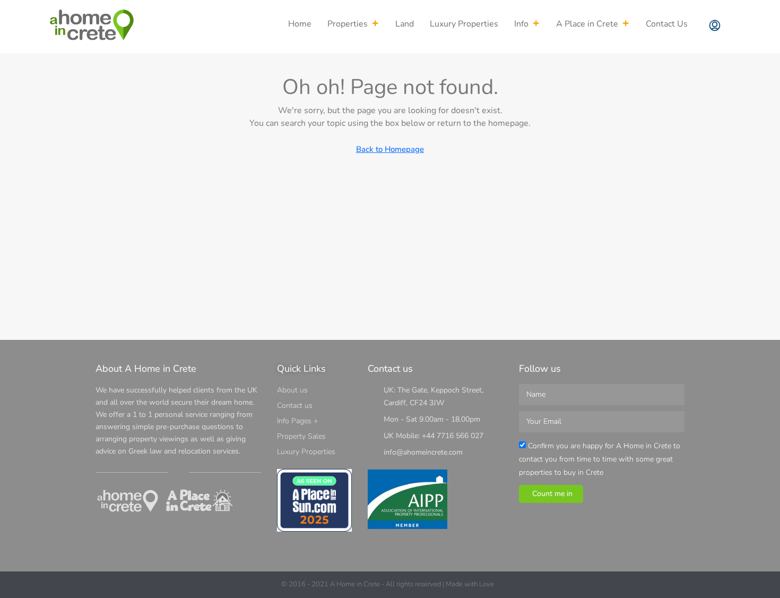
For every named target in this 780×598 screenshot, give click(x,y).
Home (299, 24)
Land (404, 24)
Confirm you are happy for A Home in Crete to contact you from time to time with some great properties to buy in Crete (599, 459)
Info (521, 24)
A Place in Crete (587, 24)
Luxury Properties (464, 24)
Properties (347, 24)
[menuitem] (715, 26)
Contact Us (667, 24)
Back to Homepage (390, 149)
